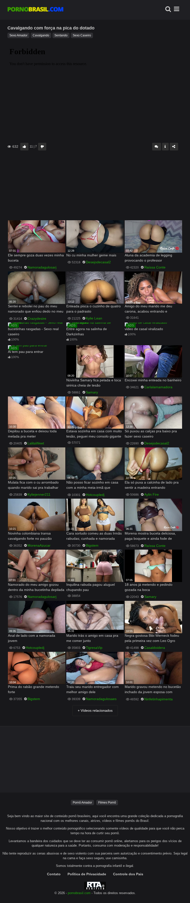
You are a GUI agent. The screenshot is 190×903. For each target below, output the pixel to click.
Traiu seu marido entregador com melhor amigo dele (92, 689)
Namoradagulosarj (41, 267)
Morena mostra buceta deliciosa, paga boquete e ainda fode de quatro (150, 536)
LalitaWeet (35, 443)
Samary (92, 392)
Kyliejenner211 (38, 494)
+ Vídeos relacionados (95, 710)
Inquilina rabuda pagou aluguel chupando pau (90, 587)
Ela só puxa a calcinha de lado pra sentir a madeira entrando (152, 484)
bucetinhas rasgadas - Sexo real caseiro (33, 331)
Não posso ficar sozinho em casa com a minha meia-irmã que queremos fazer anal (92, 485)
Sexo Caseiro (82, 35)
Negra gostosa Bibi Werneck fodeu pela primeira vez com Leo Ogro (152, 638)
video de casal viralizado (144, 329)
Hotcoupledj (95, 495)
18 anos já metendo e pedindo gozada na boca (148, 587)
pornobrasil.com (79, 893)
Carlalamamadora (158, 387)
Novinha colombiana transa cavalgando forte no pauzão (30, 535)
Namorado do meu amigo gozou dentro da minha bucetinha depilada (36, 587)
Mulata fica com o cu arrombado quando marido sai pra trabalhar (33, 484)
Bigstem (92, 545)
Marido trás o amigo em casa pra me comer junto (92, 638)
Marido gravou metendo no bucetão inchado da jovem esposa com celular (153, 690)
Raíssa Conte (155, 267)
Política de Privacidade (87, 874)
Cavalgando (41, 35)
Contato (54, 874)
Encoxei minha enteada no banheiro (153, 380)
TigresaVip (94, 648)
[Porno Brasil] (35, 9)
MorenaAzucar (38, 545)
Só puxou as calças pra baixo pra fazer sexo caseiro (151, 433)
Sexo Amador (18, 35)
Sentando (61, 35)
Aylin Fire (151, 494)
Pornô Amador (82, 802)
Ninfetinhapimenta (158, 699)
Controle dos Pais (128, 874)
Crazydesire (36, 318)
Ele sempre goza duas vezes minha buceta (36, 257)
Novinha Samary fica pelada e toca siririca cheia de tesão (93, 382)
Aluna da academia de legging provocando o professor (148, 257)
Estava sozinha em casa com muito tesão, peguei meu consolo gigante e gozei (94, 434)
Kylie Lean (94, 318)
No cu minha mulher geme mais (91, 255)
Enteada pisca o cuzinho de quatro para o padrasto (93, 308)
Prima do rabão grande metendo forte (33, 689)
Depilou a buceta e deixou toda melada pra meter (32, 433)
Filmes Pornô (107, 802)
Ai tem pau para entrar (25, 352)
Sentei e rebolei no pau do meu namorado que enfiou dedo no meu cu (35, 309)
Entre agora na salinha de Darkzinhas (86, 331)
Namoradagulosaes (101, 699)
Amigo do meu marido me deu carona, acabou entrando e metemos (148, 309)
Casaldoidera (154, 648)
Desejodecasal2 (98, 262)
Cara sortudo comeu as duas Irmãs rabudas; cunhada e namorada (94, 535)
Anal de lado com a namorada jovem (31, 638)
